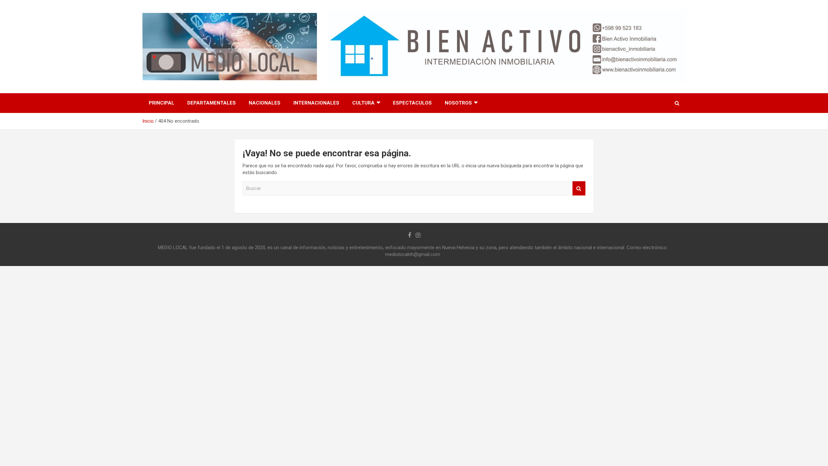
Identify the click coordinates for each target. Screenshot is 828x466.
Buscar (578, 188)
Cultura (363, 103)
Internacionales (316, 103)
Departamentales (211, 103)
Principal (161, 103)
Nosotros (458, 103)
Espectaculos (412, 103)
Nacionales (264, 103)
